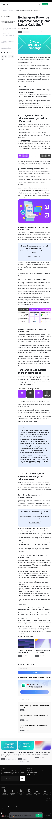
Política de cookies (27, 806)
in (29, 775)
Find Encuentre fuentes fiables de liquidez (29, 586)
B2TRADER (8, 759)
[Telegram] (32, 775)
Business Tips (26, 31)
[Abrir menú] (49, 4)
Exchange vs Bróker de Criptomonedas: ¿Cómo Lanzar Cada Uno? (27, 10)
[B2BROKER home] (4, 4)
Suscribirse (22, 778)
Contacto (7, 808)
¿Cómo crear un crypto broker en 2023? (25, 651)
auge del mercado (25, 140)
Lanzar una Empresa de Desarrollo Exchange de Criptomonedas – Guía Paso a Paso (34, 716)
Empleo (2, 808)
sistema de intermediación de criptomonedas (35, 628)
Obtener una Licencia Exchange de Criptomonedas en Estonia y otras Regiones (34, 706)
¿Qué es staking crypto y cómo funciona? (42, 651)
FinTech (25, 759)
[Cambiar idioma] (40, 4)
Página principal (4, 10)
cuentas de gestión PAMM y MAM (41, 302)
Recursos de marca (15, 808)
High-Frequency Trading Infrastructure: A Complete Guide (26, 754)
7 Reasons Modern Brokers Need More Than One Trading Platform (9, 754)
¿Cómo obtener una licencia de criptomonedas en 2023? (33, 726)
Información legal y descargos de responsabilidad (11, 806)
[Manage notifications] (3, 816)
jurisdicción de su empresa (36, 571)
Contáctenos (44, 4)
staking (31, 273)
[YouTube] (34, 775)
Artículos (11, 10)
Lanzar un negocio (22, 232)
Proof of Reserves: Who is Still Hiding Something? (42, 753)
